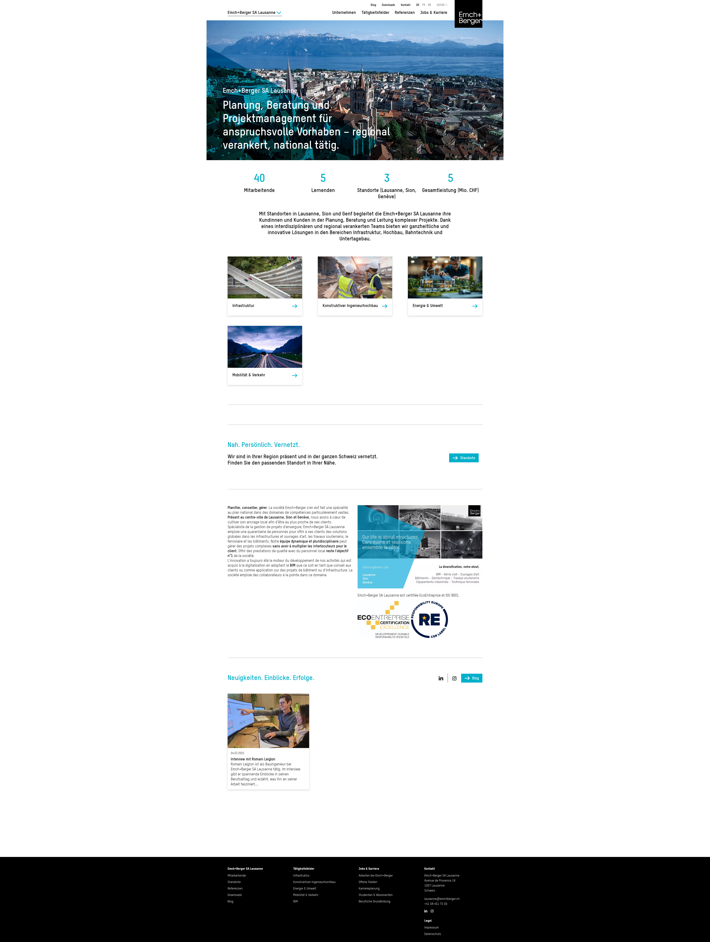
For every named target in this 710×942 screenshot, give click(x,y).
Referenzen (405, 12)
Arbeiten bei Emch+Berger (376, 875)
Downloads (388, 4)
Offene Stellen (368, 882)
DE (417, 4)
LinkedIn (425, 910)
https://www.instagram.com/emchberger (454, 678)
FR (423, 4)
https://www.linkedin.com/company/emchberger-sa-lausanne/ (441, 678)
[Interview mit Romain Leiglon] (268, 741)
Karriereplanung (369, 888)
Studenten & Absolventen (376, 895)
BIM (295, 901)
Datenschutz (432, 934)
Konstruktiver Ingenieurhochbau (350, 305)
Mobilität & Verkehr (248, 375)
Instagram (432, 911)
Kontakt (405, 4)
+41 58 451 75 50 (435, 904)
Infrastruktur (243, 305)
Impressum (431, 927)
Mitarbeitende (237, 875)
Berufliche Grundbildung (374, 901)
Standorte (467, 458)
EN (429, 4)
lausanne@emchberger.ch (442, 899)
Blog (373, 4)
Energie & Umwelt (428, 305)
